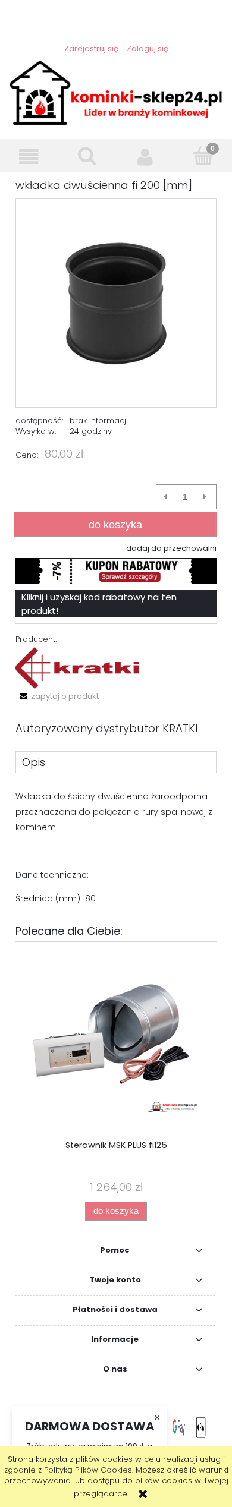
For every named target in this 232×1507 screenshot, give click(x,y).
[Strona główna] (116, 92)
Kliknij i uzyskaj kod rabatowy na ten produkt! (99, 604)
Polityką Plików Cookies (88, 1470)
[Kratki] (77, 668)
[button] (29, 157)
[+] (205, 496)
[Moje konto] (145, 157)
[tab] (116, 762)
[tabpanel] (116, 847)
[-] (165, 496)
